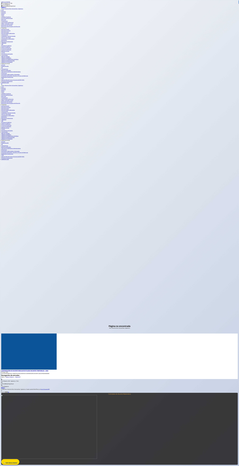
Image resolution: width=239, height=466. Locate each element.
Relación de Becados (6, 70)
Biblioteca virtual (5, 51)
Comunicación (4, 34)
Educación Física (5, 32)
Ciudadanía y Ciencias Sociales (8, 36)
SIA (2, 67)
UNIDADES (3, 43)
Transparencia (4, 69)
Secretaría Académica (6, 45)
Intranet (3, 65)
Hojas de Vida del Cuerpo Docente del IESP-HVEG (12, 80)
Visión (2, 15)
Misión (2, 14)
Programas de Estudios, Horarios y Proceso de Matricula (14, 76)
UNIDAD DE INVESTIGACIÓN (8, 61)
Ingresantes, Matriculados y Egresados (10, 74)
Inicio (2, 10)
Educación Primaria (5, 30)
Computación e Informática (7, 39)
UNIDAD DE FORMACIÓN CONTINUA (9, 59)
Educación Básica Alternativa (8, 33)
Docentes (3, 13)
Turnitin (3, 52)
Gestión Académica (5, 47)
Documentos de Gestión (7, 54)
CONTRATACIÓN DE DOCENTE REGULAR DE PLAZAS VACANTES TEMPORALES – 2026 (24, 370)
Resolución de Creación (6, 25)
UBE (2, 44)
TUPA (2, 78)
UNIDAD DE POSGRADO (7, 62)
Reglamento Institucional (7, 77)
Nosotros (3, 11)
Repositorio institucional (7, 41)
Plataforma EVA (5, 66)
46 (17, 377)
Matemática (4, 40)
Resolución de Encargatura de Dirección (10, 26)
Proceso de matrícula (6, 48)
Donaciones (4, 73)
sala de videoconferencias (7, 22)
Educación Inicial (5, 29)
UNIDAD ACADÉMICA (6, 58)
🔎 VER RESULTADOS (10, 463)
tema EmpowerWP (45, 389)
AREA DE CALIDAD (5, 56)
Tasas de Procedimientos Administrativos (11, 71)
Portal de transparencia (6, 81)
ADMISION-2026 (5, 82)
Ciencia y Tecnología (6, 37)
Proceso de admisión (6, 50)
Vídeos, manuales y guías (7, 24)
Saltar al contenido (5, 2)
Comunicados (4, 55)
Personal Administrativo (7, 18)
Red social (3, 19)
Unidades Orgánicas (6, 17)
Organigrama (4, 21)
